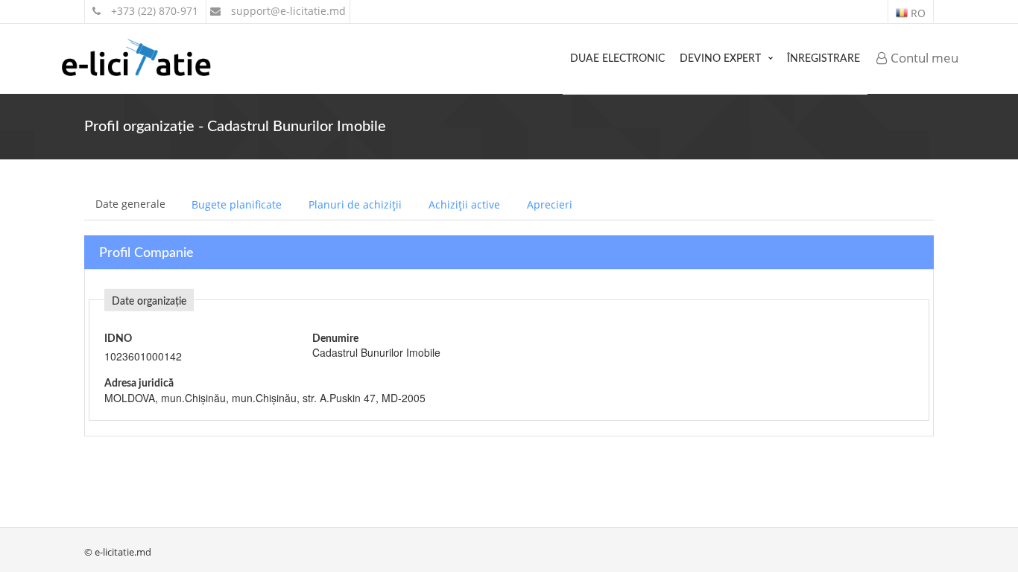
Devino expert (720, 59)
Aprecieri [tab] (549, 204)
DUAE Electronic (617, 59)
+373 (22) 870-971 (153, 11)
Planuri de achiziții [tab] (355, 204)
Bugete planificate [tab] (237, 204)
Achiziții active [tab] (464, 204)
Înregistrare (823, 59)
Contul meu (923, 57)
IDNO (118, 339)
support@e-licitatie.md (287, 11)
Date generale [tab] (130, 204)
